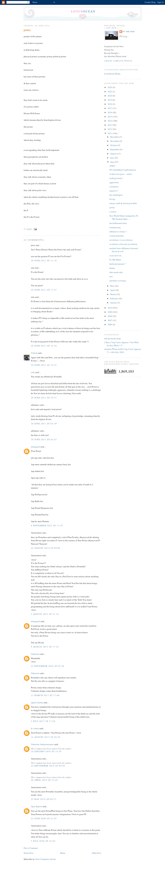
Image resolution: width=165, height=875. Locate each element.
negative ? (113, 190)
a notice (112, 211)
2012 (110, 129)
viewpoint (113, 186)
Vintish (34, 352)
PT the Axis (129, 31)
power (27, 30)
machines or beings (117, 280)
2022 (110, 91)
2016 (110, 112)
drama (112, 268)
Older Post (96, 853)
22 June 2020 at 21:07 (44, 818)
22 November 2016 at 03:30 (47, 666)
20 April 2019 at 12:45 (44, 780)
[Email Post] (34, 229)
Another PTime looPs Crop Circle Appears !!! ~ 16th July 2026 (122, 351)
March (113, 294)
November (115, 141)
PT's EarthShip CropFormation (122, 169)
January (113, 302)
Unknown (35, 653)
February (114, 298)
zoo (111, 276)
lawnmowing (115, 227)
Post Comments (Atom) (46, 859)
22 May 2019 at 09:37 (43, 799)
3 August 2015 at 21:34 (45, 614)
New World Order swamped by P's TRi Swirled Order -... (123, 217)
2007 (110, 320)
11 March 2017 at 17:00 (45, 695)
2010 (110, 307)
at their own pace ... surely (120, 174)
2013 (110, 124)
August (113, 153)
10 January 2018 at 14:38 (46, 751)
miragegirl (35, 446)
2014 (110, 120)
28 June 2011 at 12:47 (44, 365)
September (115, 149)
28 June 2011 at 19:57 (44, 397)
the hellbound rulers (118, 223)
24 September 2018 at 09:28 (48, 765)
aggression (114, 182)
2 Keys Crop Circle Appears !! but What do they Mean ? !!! (121, 344)
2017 (110, 108)
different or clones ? (118, 231)
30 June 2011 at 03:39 (44, 423)
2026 (110, 87)
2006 (110, 324)
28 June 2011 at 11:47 (44, 289)
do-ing (112, 199)
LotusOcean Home (112, 73)
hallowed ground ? (117, 263)
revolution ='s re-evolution (121, 239)
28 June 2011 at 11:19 (44, 260)
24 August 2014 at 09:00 (45, 548)
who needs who (116, 272)
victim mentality (116, 235)
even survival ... (116, 255)
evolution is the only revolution (123, 244)
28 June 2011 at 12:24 (44, 345)
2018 (110, 104)
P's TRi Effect (115, 259)
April (112, 290)
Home (62, 853)
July (112, 157)
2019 (110, 99)
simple (112, 165)
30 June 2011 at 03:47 (44, 439)
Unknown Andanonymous (42, 744)
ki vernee (35, 728)
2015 (110, 116)
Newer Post (28, 853)
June (112, 161)
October (114, 145)
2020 (110, 95)
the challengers (116, 194)
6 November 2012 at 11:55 (47, 525)
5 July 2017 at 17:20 (43, 721)
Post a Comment (31, 848)
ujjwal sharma (37, 702)
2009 (110, 311)
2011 (110, 133)
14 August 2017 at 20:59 (45, 737)
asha (33, 372)
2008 (110, 316)
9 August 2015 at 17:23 (45, 646)
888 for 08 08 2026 (112, 338)
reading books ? (116, 178)
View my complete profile (118, 61)
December (114, 136)
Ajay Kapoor (36, 806)
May (112, 285)
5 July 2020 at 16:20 (43, 840)
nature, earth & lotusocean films (123, 203)
